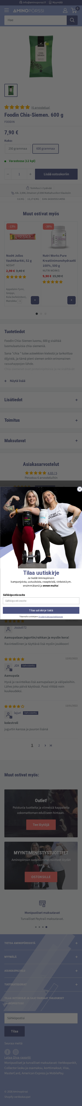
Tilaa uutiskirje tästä (41, 610)
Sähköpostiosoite (14, 595)
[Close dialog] (79, 489)
